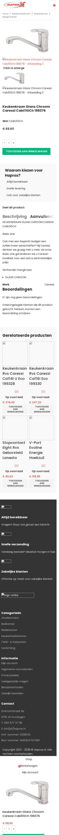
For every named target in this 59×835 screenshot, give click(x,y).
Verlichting (8, 648)
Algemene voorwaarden (17, 669)
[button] (15, 409)
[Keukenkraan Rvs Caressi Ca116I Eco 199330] (41, 354)
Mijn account (9, 663)
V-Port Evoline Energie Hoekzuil (36, 450)
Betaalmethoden (12, 687)
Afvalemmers (10, 618)
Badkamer (8, 624)
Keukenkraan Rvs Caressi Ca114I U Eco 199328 (14, 376)
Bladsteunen (9, 630)
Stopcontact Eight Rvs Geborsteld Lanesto (13, 450)
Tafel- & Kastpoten (13, 642)
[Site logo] (14, 5)
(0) (17, 392)
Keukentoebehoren (21, 13)
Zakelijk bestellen (12, 693)
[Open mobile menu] (49, 5)
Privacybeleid (10, 675)
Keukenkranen (41, 13)
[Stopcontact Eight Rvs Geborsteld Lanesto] (15, 428)
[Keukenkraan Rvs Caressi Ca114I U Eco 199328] (15, 354)
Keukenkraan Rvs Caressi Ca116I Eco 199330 (41, 376)
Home (5, 13)
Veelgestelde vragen (14, 681)
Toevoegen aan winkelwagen (26, 151)
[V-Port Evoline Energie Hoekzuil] (41, 428)
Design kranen (9, 16)
